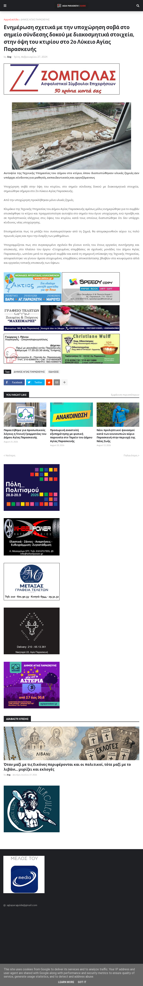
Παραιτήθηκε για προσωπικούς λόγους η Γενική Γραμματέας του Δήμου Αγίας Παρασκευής (25, 433)
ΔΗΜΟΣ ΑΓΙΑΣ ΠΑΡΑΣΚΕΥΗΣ (35, 19)
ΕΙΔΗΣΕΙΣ (54, 371)
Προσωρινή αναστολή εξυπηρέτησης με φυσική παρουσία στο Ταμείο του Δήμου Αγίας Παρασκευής (71, 435)
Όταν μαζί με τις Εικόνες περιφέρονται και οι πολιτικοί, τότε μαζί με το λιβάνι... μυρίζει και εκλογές (67, 767)
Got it (82, 982)
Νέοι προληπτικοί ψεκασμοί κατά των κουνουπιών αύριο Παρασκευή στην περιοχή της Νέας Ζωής (116, 435)
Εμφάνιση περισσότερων (125, 394)
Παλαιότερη (130, 455)
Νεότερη (10, 455)
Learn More (66, 982)
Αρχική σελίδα (11, 19)
